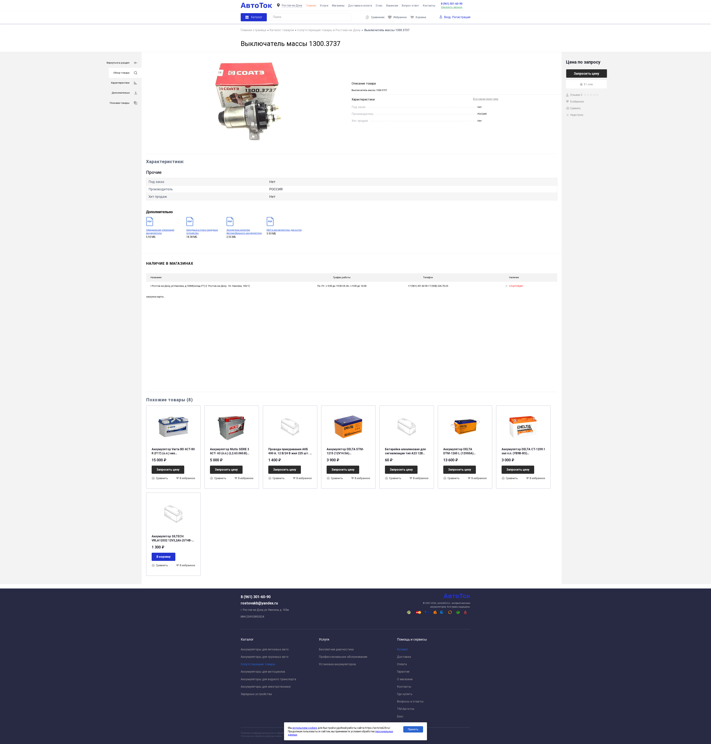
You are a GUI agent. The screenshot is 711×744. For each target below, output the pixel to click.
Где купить (404, 694)
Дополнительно (121, 92)
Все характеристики (485, 98)
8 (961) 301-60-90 (451, 3)
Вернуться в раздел (118, 62)
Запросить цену (167, 469)
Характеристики (120, 82)
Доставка (404, 657)
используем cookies (305, 727)
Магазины (338, 5)
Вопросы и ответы (410, 701)
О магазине (405, 679)
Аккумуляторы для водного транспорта (268, 679)
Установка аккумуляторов (337, 664)
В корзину (163, 556)
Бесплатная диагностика (336, 649)
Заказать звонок (451, 7)
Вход (447, 17)
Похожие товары (119, 103)
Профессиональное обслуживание (343, 657)
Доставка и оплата (360, 5)
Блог (400, 716)
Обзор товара (121, 72)
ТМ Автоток (405, 709)
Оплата (402, 664)
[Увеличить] (246, 103)
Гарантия (403, 671)
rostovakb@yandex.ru (259, 603)
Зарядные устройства (256, 694)
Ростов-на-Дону (292, 5)
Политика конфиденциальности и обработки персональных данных (276, 733)
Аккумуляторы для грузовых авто (264, 657)
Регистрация (461, 17)
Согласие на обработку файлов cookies (261, 736)
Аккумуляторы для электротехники (266, 686)
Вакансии (392, 5)
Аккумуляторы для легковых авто (265, 649)
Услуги (324, 5)
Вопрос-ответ (410, 5)
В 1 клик (588, 84)
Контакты (429, 5)
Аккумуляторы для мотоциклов (263, 671)
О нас (379, 5)
